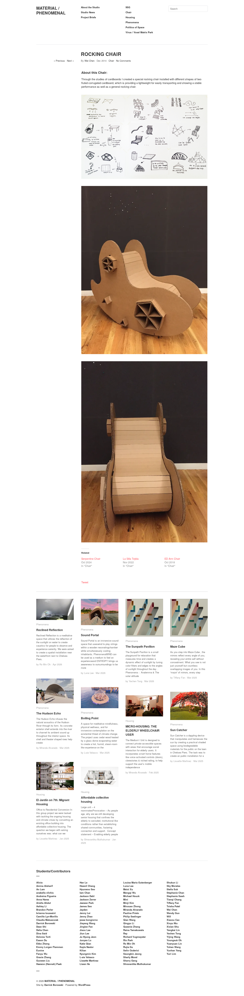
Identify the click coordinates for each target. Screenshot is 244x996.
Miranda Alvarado (133, 909)
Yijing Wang (173, 936)
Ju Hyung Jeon (88, 936)
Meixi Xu (128, 889)
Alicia (39, 882)
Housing (130, 17)
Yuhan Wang (174, 947)
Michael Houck (131, 896)
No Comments (123, 60)
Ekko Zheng (42, 943)
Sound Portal (90, 635)
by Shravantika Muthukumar (96, 839)
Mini (125, 899)
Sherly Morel (130, 957)
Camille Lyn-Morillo (47, 916)
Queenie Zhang (131, 926)
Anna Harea (42, 899)
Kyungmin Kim (88, 953)
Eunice (40, 950)
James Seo (86, 906)
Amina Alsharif (44, 886)
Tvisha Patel (173, 906)
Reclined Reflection (49, 630)
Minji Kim (128, 903)
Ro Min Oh (129, 943)
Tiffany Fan (173, 903)
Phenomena (132, 22)
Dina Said (41, 933)
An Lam (40, 889)
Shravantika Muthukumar (137, 964)
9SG (128, 7)
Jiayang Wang (87, 923)
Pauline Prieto (131, 913)
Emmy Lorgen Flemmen (49, 947)
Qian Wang (129, 920)
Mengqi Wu (129, 892)
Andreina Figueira (46, 896)
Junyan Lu (85, 940)
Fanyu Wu (41, 953)
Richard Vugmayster (134, 936)
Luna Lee (128, 886)
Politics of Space (135, 27)
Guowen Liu (43, 960)
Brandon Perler (44, 909)
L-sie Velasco (87, 957)
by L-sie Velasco (89, 752)
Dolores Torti (43, 936)
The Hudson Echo (48, 713)
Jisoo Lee (85, 930)
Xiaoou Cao (173, 920)
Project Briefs (88, 17)
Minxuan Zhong (132, 906)
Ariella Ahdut (43, 903)
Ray (125, 933)
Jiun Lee (84, 933)
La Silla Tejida (131, 558)
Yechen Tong (174, 933)
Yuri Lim (171, 953)
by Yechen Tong (134, 681)
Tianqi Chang (174, 899)
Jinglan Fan (86, 926)
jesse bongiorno (89, 920)
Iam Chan (85, 892)
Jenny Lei (85, 913)
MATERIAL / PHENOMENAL (51, 10)
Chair (128, 12)
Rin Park (128, 940)
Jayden (84, 909)
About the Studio (90, 7)
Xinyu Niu (172, 923)
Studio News (88, 12)
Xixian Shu (173, 926)
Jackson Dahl (87, 896)
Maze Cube (177, 646)
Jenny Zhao (86, 916)
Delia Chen (42, 930)
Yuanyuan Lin (174, 943)
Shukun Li (172, 882)
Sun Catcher (178, 730)
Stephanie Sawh (176, 896)
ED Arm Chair (172, 558)
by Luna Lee (87, 673)
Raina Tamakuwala (133, 930)
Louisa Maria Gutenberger (137, 882)
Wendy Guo (173, 913)
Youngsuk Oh (174, 940)
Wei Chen (89, 60)
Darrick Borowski (45, 923)
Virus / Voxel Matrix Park (139, 32)
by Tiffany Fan (178, 677)
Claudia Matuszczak (47, 920)
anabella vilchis (45, 892)
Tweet (84, 582)
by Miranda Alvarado (47, 747)
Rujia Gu (128, 947)
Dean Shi (41, 926)
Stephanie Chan (175, 892)
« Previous (59, 60)
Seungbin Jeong (132, 953)
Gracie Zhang (43, 957)
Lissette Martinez (89, 960)
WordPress (84, 985)
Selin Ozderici (131, 950)
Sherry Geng (130, 960)
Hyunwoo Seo (87, 889)
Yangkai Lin (173, 930)
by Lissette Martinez (181, 761)
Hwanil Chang (87, 886)
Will (169, 916)
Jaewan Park (87, 903)
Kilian (83, 950)
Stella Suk (172, 889)
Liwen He (85, 964)
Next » (70, 60)
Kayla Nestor (87, 947)
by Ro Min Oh (43, 664)
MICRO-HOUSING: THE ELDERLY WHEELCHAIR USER (143, 730)
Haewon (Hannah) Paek (49, 964)
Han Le (83, 882)
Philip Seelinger (132, 916)
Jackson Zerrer (88, 899)
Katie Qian (85, 943)
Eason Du (41, 940)
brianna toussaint (46, 913)
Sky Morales (173, 886)
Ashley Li (41, 906)
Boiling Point (89, 718)
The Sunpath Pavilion (140, 646)
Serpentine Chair (90, 558)
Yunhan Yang (174, 950)
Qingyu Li (128, 923)
